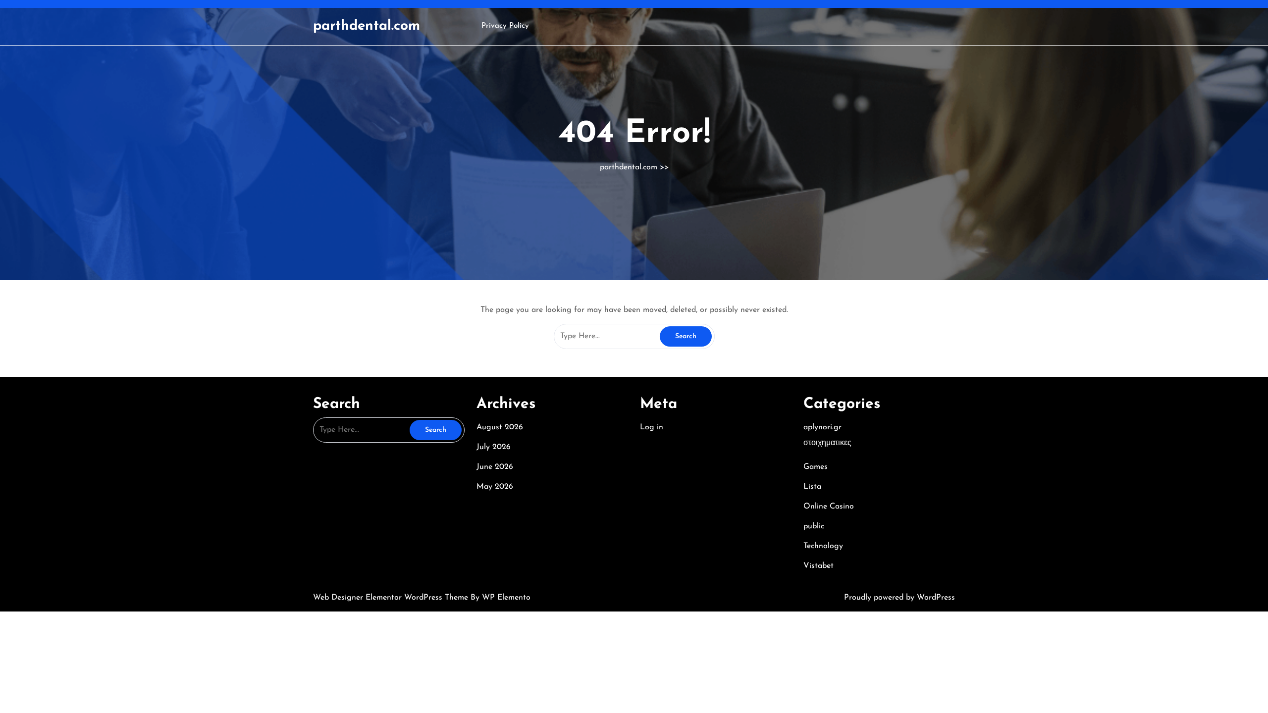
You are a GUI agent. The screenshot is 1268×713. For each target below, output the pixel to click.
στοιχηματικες (827, 443)
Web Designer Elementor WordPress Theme (392, 598)
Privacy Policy (505, 26)
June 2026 (494, 467)
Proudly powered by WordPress (899, 598)
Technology (823, 546)
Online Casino (828, 506)
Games (815, 467)
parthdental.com (366, 26)
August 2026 (499, 427)
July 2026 (493, 447)
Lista (812, 487)
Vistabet (818, 566)
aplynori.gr (822, 427)
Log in (651, 427)
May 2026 (494, 487)
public (813, 526)
